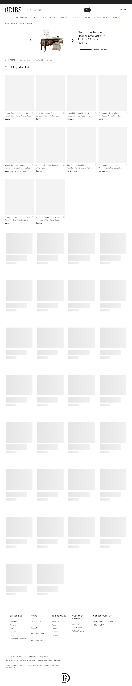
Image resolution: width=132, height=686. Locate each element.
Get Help (75, 624)
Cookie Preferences (45, 660)
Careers (54, 628)
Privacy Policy (43, 656)
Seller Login (35, 637)
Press (54, 625)
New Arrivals (21, 17)
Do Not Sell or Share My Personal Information (21, 660)
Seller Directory (37, 640)
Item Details (25, 59)
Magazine (104, 621)
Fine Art (13, 628)
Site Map (57, 660)
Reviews (55, 635)
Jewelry (64, 17)
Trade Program (36, 621)
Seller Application (37, 633)
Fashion (86, 17)
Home (7, 23)
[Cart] (125, 10)
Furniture (35, 17)
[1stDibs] (13, 9)
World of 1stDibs (102, 17)
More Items (10, 59)
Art (56, 17)
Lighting (47, 17)
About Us (55, 621)
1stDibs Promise (78, 631)
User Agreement (30, 656)
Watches (76, 17)
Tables (22, 23)
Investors (55, 632)
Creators (13, 635)
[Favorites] (120, 10)
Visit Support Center (80, 627)
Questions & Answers (18, 638)
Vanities (29, 23)
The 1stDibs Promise (43, 59)
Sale (115, 17)
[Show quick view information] (32, 113)
